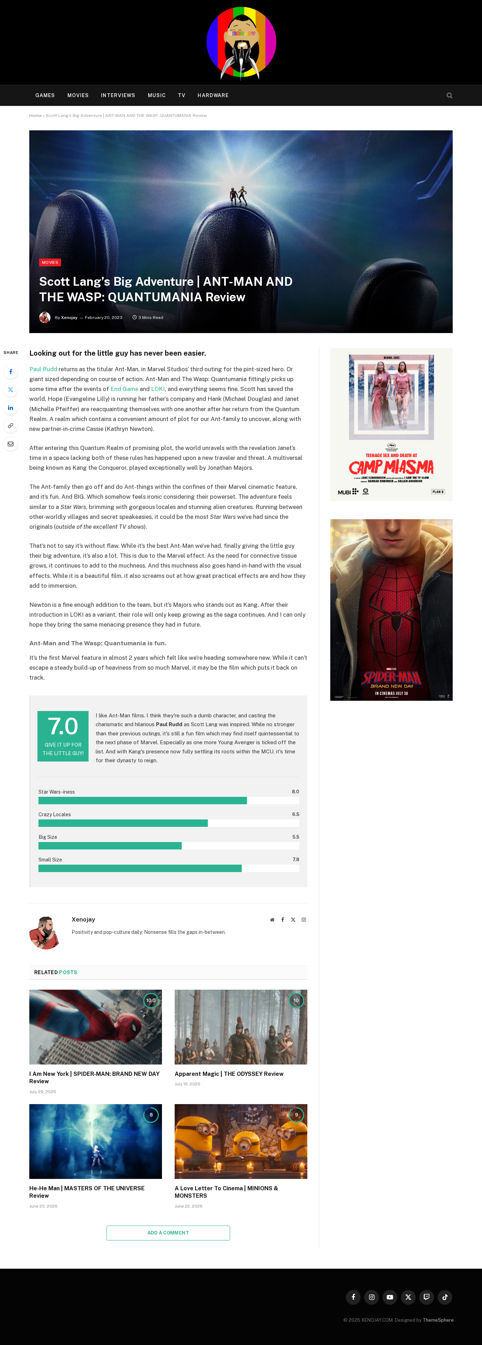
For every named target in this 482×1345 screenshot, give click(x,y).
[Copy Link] (11, 426)
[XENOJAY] (241, 42)
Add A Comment (168, 1233)
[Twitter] (11, 390)
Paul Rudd (43, 369)
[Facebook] (11, 372)
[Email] (11, 444)
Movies (78, 95)
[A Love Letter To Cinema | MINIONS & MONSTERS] (241, 1141)
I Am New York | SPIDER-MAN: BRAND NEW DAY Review (94, 1078)
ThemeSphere (438, 1320)
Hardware (213, 95)
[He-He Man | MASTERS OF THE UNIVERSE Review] (95, 1141)
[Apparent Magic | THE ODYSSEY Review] (241, 1027)
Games (45, 95)
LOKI (158, 388)
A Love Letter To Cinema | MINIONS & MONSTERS (226, 1192)
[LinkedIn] (11, 408)
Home (35, 115)
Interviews (118, 95)
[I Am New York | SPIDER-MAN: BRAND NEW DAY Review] (95, 1027)
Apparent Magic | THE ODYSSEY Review (229, 1074)
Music (157, 95)
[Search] (449, 95)
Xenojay (69, 317)
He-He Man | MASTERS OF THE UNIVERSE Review (87, 1192)
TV (182, 95)
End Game (124, 388)
